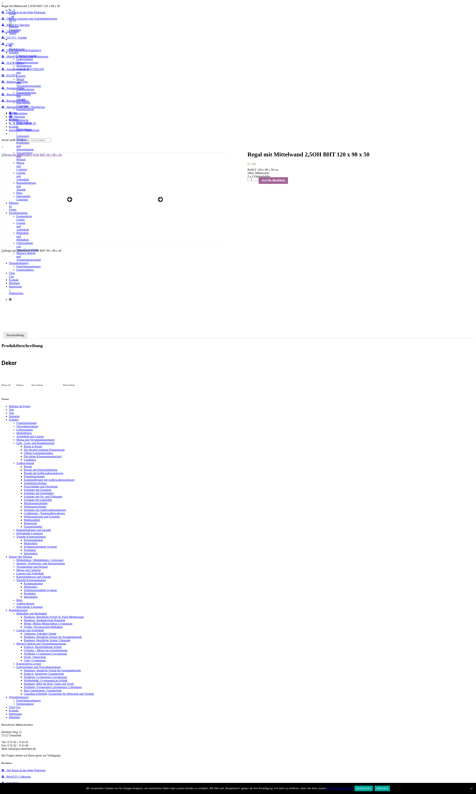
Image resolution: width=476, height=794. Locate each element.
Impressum (15, 713)
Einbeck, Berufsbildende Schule (43, 647)
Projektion (30, 550)
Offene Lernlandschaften (38, 453)
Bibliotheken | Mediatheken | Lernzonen (24, 129)
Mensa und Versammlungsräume (35, 439)
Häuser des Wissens (20, 556)
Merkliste (14, 717)
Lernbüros (30, 459)
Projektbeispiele (18, 610)
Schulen (13, 52)
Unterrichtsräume (26, 55)
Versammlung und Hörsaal (32, 566)
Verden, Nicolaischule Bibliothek (43, 627)
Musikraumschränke (36, 503)
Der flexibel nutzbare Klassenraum (44, 449)
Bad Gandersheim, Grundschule (43, 690)
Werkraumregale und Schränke (42, 516)
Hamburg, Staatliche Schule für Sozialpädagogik (52, 670)
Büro (19, 600)
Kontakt (13, 710)
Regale (28, 466)
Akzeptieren (363, 788)
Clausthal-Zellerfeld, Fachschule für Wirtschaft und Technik (59, 693)
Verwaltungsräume (27, 62)
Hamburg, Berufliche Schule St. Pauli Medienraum (54, 616)
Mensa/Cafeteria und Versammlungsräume (41, 643)
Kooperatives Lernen (28, 663)
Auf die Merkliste (273, 180)
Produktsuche (17, 49)
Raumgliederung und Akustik (33, 530)
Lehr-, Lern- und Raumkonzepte (35, 443)
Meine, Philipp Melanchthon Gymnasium (48, 623)
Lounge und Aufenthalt (30, 573)
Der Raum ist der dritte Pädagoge (25, 770)
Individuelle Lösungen (23, 104)
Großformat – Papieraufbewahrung (44, 513)
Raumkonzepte (25, 109)
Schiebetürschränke (35, 483)
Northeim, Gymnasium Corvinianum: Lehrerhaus (53, 687)
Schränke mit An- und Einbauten (43, 496)
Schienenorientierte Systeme (40, 546)
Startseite (14, 416)
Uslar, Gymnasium (35, 660)
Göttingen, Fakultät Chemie (40, 633)
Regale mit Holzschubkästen (40, 469)
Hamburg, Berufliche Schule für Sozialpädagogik (53, 637)
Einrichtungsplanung (28, 700)
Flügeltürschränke (34, 476)
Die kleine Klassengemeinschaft (42, 456)
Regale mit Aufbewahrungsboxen (43, 473)
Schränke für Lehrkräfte (38, 499)
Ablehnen (382, 788)
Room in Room (33, 446)
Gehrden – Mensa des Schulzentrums (45, 650)
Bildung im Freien (19, 406)
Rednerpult (30, 523)
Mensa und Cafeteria (28, 570)
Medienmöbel (32, 520)
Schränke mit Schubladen (39, 493)
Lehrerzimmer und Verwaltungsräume (38, 667)
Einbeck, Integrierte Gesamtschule (44, 673)
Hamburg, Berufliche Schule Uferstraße (47, 640)
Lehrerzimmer (24, 59)
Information (31, 553)
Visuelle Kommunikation (31, 536)
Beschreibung (15, 335)
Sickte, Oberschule (35, 657)
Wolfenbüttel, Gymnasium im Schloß (45, 680)
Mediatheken (24, 65)
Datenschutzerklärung (340, 788)
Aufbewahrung (25, 89)
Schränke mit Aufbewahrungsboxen (45, 510)
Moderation (30, 543)
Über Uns (14, 707)
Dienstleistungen (18, 697)
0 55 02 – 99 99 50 (12, 15)
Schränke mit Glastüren (37, 489)
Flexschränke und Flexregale (41, 486)
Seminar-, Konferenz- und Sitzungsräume (40, 563)
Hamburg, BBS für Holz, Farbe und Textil (49, 683)
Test (11, 409)
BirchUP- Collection (17, 776)
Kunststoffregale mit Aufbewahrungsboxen (49, 479)
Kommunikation (33, 540)
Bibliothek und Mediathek (31, 613)
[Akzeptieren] (471, 788)
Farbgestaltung (25, 703)
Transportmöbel (33, 526)
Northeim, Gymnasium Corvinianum (45, 653)
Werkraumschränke (35, 506)
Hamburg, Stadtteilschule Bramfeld (44, 620)
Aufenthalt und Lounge (30, 436)
